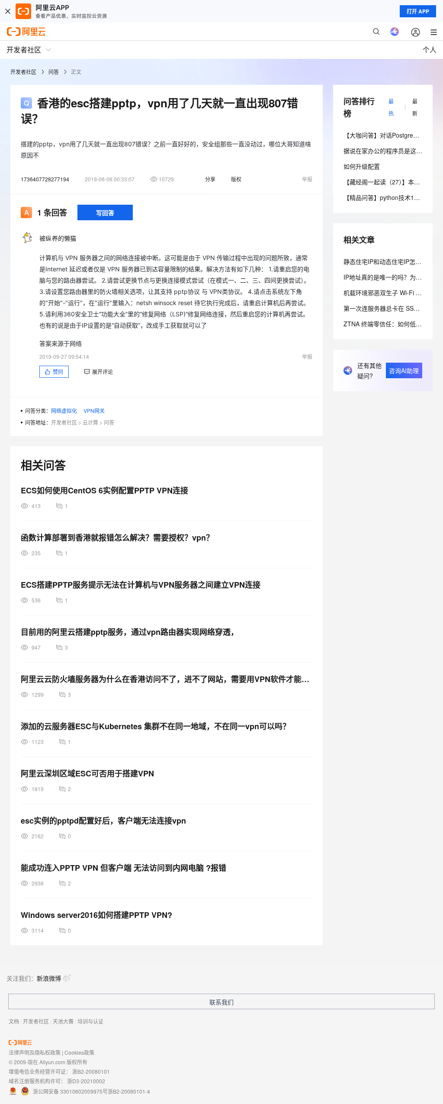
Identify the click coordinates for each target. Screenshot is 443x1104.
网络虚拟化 (64, 410)
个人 (430, 50)
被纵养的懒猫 (58, 238)
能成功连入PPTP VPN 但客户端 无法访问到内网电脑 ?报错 (123, 867)
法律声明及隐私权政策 (35, 1052)
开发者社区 (23, 71)
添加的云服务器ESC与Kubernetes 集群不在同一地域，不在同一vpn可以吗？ (155, 726)
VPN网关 (94, 410)
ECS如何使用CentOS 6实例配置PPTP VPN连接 (104, 490)
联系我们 (221, 1002)
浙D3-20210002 (86, 1081)
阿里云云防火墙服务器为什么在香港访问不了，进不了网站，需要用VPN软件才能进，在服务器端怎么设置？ (166, 679)
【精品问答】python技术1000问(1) (390, 197)
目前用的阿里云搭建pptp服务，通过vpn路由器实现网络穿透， (129, 631)
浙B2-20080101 (91, 1071)
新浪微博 (49, 978)
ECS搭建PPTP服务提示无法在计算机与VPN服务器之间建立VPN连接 (140, 584)
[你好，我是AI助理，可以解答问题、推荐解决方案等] (394, 32)
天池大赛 (63, 1021)
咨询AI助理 (404, 370)
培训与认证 (90, 1021)
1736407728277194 (45, 179)
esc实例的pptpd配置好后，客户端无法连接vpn (103, 820)
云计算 (90, 422)
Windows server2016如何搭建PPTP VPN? (96, 915)
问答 (53, 71)
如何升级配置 (361, 166)
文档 (14, 1021)
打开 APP (418, 11)
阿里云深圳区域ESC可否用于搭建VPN (87, 773)
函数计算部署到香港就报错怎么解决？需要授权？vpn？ (117, 537)
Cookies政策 (79, 1052)
